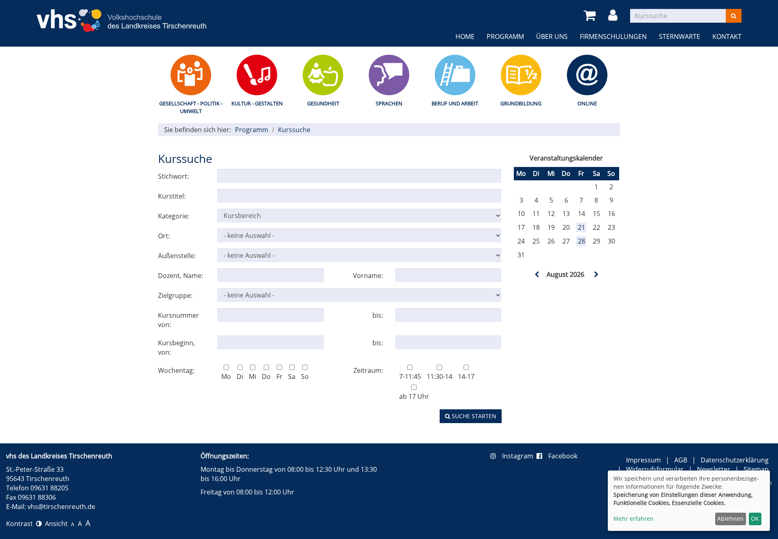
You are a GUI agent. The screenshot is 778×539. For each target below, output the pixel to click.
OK (755, 518)
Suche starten (473, 416)
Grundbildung (520, 103)
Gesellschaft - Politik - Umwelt (190, 107)
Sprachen (389, 103)
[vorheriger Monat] (537, 274)
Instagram (519, 455)
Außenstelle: (177, 255)
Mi (252, 376)
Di (240, 376)
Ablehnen (730, 518)
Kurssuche (294, 129)
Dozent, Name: (180, 275)
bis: (377, 315)
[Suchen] (734, 16)
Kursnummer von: (178, 320)
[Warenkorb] (591, 15)
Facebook (562, 455)
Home (464, 36)
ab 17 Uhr (414, 396)
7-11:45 (410, 376)
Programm (505, 36)
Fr (279, 376)
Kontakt (727, 36)
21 (581, 227)
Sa (291, 376)
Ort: (164, 235)
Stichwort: (173, 176)
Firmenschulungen (613, 36)
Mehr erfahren (633, 518)
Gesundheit (323, 103)
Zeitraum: (368, 370)
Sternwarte (679, 36)
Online (587, 103)
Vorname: (368, 275)
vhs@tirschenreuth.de (61, 506)
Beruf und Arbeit (455, 103)
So (305, 376)
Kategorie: (173, 216)
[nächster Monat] (595, 274)
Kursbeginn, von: (176, 347)
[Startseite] (121, 15)
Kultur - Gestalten (257, 103)
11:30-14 (439, 376)
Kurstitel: (172, 196)
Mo (226, 376)
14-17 (466, 376)
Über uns (552, 36)
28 (581, 241)
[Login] (614, 15)
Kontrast (21, 523)
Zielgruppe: (175, 295)
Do (266, 376)
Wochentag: (176, 370)
